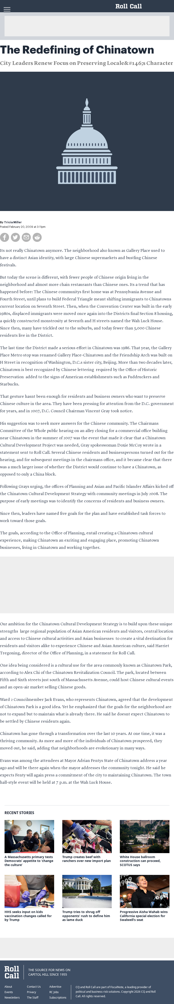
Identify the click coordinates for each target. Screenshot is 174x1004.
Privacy (31, 992)
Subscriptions (57, 997)
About (8, 987)
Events (9, 992)
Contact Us (34, 987)
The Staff (32, 997)
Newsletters (12, 997)
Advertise (55, 987)
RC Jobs (54, 992)
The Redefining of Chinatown (77, 49)
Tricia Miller (13, 222)
